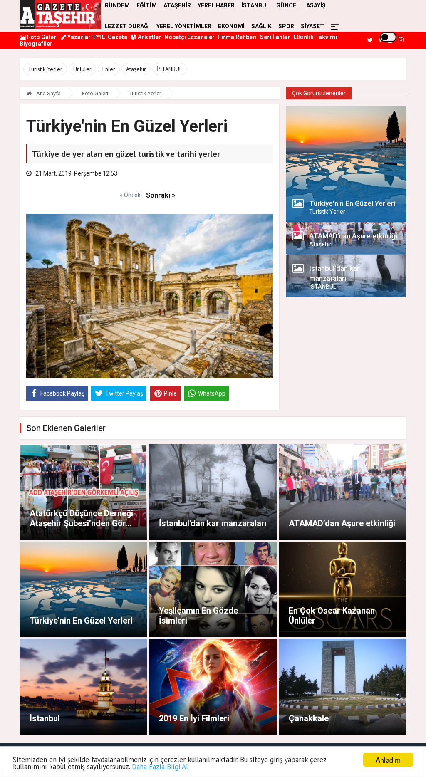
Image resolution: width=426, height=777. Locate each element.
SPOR (286, 26)
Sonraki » (160, 195)
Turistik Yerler (45, 69)
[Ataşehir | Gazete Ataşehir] (60, 14)
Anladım (388, 760)
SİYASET (312, 26)
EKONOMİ (231, 26)
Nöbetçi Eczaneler (189, 37)
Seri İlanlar (275, 37)
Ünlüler (82, 69)
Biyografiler (36, 43)
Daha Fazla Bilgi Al (160, 766)
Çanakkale (309, 718)
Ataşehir (136, 69)
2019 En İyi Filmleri (194, 718)
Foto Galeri (42, 37)
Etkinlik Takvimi (315, 37)
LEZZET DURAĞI (127, 26)
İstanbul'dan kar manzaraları (213, 523)
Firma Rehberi (237, 37)
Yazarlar (78, 37)
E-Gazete (114, 37)
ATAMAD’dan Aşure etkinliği (342, 523)
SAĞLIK (261, 26)
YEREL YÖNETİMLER (183, 26)
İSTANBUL (169, 69)
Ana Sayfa (48, 93)
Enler (108, 69)
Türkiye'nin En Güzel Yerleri (81, 621)
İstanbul (45, 718)
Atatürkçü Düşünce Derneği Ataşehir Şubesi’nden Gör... (81, 518)
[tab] (346, 206)
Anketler (148, 37)
